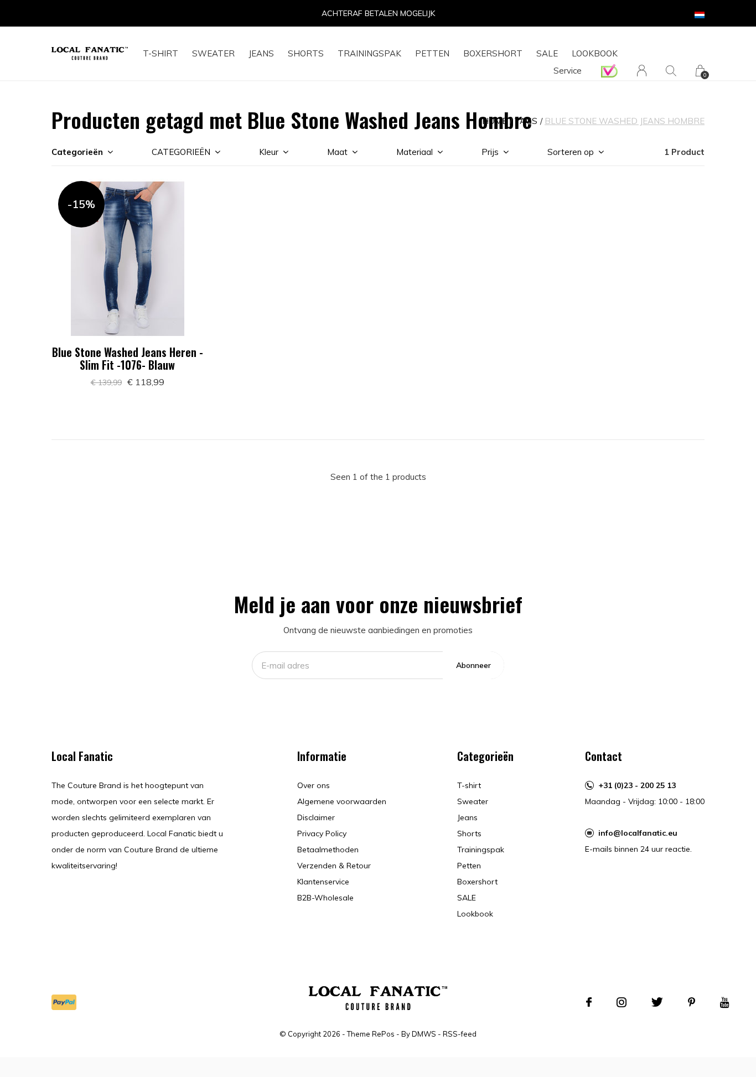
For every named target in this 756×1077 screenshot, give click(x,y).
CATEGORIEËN (181, 152)
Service (567, 70)
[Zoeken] (671, 70)
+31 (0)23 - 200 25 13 (637, 785)
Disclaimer (316, 817)
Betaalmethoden (328, 850)
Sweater (213, 53)
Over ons (313, 785)
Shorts (306, 53)
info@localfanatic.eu (637, 833)
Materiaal (414, 152)
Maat (337, 152)
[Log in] (641, 70)
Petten (432, 53)
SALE (547, 53)
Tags (525, 121)
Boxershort (492, 53)
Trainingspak (369, 53)
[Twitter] (657, 1002)
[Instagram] (621, 1002)
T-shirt (160, 53)
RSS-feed (460, 1033)
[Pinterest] (691, 1002)
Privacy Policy (321, 833)
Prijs (490, 152)
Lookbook (595, 53)
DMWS (424, 1033)
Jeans (261, 53)
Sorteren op (570, 152)
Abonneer (473, 665)
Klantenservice (323, 882)
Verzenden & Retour (334, 866)
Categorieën (77, 152)
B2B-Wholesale (325, 898)
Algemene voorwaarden (341, 801)
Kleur (268, 152)
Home (494, 121)
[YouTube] (724, 1002)
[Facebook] (589, 1002)
